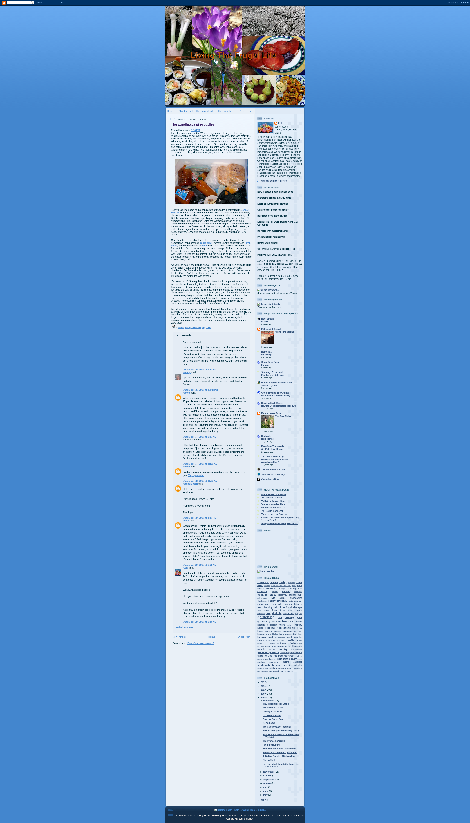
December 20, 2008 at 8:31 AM (199, 565)
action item (263, 582)
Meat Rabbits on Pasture (273, 494)
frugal (275, 610)
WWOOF (289, 671)
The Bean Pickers (283, 416)
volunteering (262, 671)
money (260, 640)
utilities (273, 668)
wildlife (272, 671)
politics (272, 649)
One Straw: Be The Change (275, 392)
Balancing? (266, 355)
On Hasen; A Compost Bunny (275, 395)
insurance (287, 631)
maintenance (280, 637)
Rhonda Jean (190, 483)
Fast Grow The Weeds (272, 446)
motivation (281, 640)
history (290, 625)
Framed (265, 321)
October (267, 775)
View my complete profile (274, 181)
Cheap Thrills (269, 760)
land (300, 634)
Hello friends (267, 439)
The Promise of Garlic (274, 741)
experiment (264, 604)
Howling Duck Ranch (272, 403)
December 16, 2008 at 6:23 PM (199, 369)
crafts (273, 595)
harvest (288, 621)
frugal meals (287, 610)
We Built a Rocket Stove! (273, 501)
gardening (266, 617)
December (269, 700)
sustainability (265, 665)
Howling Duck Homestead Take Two (278, 406)
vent (289, 668)
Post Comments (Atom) (200, 643)
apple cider (206, 243)
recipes (278, 655)
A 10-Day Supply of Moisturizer (279, 756)
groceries (262, 621)
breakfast (271, 588)
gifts (280, 617)
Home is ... (266, 352)
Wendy (187, 372)
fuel (296, 614)
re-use (268, 655)
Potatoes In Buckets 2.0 (273, 507)
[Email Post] (173, 325)
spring (286, 662)
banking (291, 583)
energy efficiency (193, 328)
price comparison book (291, 652)
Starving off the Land (272, 372)
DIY (273, 597)
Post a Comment (184, 627)
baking (283, 582)
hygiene (277, 631)
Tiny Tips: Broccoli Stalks (276, 704)
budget (282, 588)
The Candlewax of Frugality (192, 124)
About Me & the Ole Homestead (196, 111)
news (299, 640)
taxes (278, 665)
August (267, 783)
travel (265, 668)
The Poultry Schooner (272, 511)
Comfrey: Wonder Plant (273, 504)
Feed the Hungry (271, 745)
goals (299, 617)
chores (181, 328)
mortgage (271, 640)
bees (260, 585)
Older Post (244, 636)
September (269, 779)
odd (279, 643)
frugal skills (274, 613)
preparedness (296, 649)
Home (170, 111)
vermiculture (297, 668)
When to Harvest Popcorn (274, 514)
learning (261, 637)
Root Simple (267, 319)
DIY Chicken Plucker (271, 497)
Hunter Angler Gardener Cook (276, 382)
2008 (263, 697)
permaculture (263, 646)
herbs (282, 624)
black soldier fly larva (281, 586)
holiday (298, 624)
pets (287, 646)
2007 (263, 800)
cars (300, 589)
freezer (267, 610)
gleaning (289, 617)
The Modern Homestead (273, 469)
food (260, 607)
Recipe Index (246, 111)
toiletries (298, 665)
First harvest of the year (272, 375)
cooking (262, 594)
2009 (263, 694)
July (265, 787)
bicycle (267, 586)
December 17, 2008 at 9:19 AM (199, 437)
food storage (294, 607)
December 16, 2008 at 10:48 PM (200, 390)
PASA (293, 643)
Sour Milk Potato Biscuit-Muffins (279, 748)
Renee (186, 392)
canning (292, 589)
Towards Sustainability (273, 474)
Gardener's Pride (272, 715)
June (266, 791)
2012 (263, 682)
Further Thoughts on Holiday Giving (281, 730)
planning (261, 649)
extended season (283, 604)
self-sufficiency (287, 658)
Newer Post (179, 636)
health (299, 622)
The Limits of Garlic (273, 707)
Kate (185, 567)
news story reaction (266, 643)
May (265, 795)
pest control (278, 646)
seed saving (271, 659)
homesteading (286, 627)
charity (275, 591)
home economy (266, 628)
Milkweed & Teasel (271, 329)
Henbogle (266, 436)
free (259, 610)
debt (300, 595)
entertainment (295, 601)
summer (297, 662)
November (269, 772)
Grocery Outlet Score (274, 719)
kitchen (275, 634)
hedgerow (272, 625)
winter (280, 671)
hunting (268, 631)
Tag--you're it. (196, 475)
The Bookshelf (225, 111)
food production (274, 607)
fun (300, 613)
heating (261, 624)
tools (259, 668)
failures (298, 604)
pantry (285, 643)
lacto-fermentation (288, 634)
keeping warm (264, 634)
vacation (282, 668)
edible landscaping (290, 598)
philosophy (296, 646)
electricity (262, 601)
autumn (274, 582)
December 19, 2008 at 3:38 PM (199, 517)
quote (260, 656)
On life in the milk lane (272, 449)
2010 (263, 690)
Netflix (291, 640)
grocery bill (275, 621)
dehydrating (262, 598)
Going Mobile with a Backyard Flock (279, 523)
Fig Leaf (265, 365)
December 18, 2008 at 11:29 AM (200, 481)
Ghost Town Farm (270, 362)
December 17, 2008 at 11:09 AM (200, 464)
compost (298, 591)
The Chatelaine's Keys (273, 456)
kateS (186, 520)
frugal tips (206, 328)
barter (299, 582)
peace (299, 643)
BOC (294, 586)
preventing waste (268, 652)
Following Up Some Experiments (280, 752)
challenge (262, 591)
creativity (282, 595)
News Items (269, 723)
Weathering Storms (284, 332)
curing (292, 595)
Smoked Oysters (269, 385)
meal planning (294, 637)
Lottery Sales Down (273, 711)
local (270, 637)
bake (204, 245)
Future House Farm (271, 413)
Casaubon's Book (270, 479)
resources (289, 656)
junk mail (298, 631)
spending (274, 662)
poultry (283, 649)
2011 (263, 686)
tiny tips (287, 665)
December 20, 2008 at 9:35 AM (199, 622)
